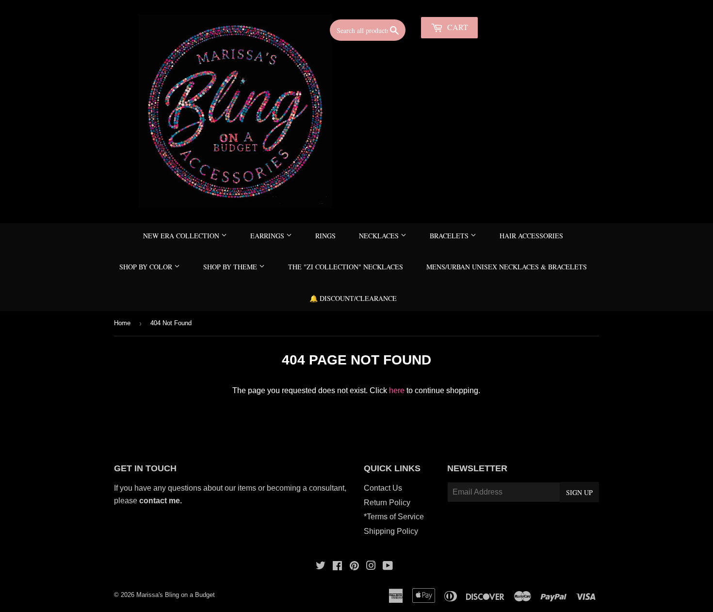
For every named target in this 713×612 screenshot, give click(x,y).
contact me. (161, 500)
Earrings (268, 235)
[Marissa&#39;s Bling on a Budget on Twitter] (320, 566)
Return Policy (387, 502)
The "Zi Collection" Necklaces (345, 266)
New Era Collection (182, 235)
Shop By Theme (231, 266)
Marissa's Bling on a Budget (175, 594)
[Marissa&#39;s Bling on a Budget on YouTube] (388, 566)
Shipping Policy (391, 531)
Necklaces (380, 235)
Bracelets (450, 235)
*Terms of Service (394, 517)
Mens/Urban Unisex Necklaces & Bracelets (506, 266)
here (397, 390)
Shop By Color (146, 266)
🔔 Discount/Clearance (353, 298)
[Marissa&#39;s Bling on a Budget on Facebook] (337, 566)
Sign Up (579, 492)
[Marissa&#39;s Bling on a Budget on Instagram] (371, 566)
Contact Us (383, 488)
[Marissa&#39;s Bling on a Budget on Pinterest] (354, 566)
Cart (456, 27)
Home (122, 323)
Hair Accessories (531, 235)
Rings (325, 235)
